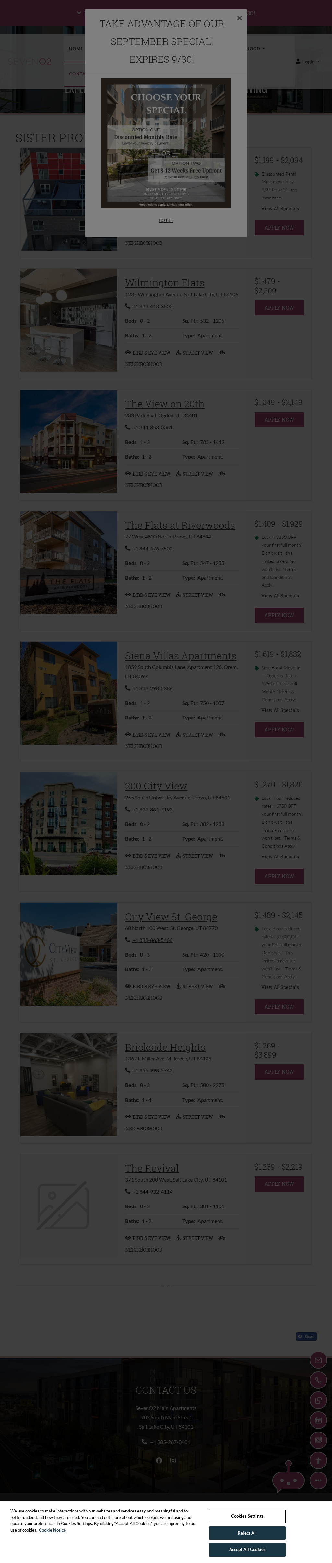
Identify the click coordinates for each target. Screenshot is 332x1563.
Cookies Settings (247, 1516)
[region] (166, 1532)
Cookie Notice (52, 1530)
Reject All (247, 1532)
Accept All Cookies (247, 1549)
